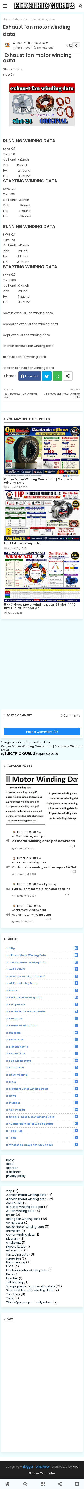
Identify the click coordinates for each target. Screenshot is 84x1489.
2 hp (43, 948)
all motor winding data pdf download (43, 841)
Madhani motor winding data (43, 1088)
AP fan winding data (43, 983)
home (10, 1160)
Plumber (43, 1102)
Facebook (32, 376)
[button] (80, 6)
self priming (43, 1109)
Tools (43, 1137)
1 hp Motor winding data (22, 543)
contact (12, 1168)
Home (7, 19)
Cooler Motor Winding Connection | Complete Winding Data (38, 481)
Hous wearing (43, 1074)
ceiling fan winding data (43, 997)
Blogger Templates (36, 1467)
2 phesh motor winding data (43, 955)
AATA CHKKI (43, 969)
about (10, 1164)
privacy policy (16, 1176)
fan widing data (43, 1060)
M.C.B (43, 1081)
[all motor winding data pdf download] (42, 799)
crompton (43, 1018)
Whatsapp (57, 376)
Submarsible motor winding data (43, 1123)
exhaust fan (43, 1053)
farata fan (43, 1067)
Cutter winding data (43, 1025)
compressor (43, 1004)
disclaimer (13, 1172)
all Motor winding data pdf (43, 976)
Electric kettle (43, 1046)
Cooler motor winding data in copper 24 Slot (44, 867)
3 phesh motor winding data (43, 962)
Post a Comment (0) (42, 731)
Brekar (43, 990)
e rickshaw (43, 1039)
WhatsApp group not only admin (43, 1145)
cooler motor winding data (31, 915)
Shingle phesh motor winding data (43, 1117)
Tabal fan (43, 1131)
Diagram (43, 1032)
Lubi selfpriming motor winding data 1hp (41, 889)
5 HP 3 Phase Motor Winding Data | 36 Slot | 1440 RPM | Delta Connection (39, 606)
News (43, 1095)
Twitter (47, 376)
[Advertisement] (42, 665)
